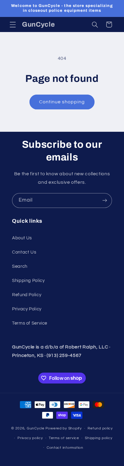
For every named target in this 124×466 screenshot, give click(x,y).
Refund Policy (26, 295)
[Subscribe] (105, 200)
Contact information (65, 447)
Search (19, 266)
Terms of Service (29, 323)
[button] (13, 24)
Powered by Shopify (63, 428)
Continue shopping (62, 101)
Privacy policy (30, 438)
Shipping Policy (28, 280)
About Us (22, 238)
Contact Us (24, 252)
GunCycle (36, 428)
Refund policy (100, 428)
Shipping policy (98, 438)
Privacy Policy (27, 309)
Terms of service (64, 438)
